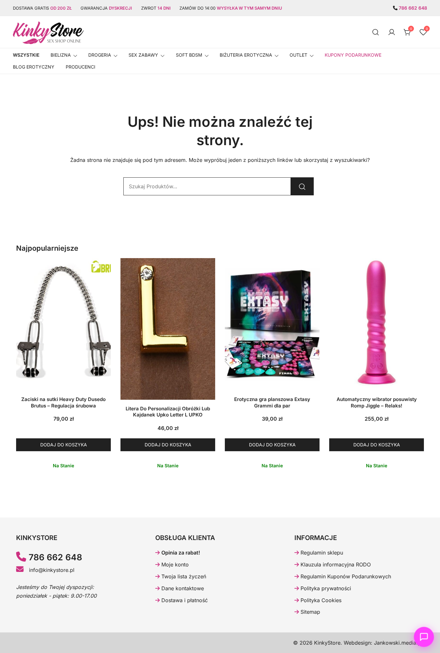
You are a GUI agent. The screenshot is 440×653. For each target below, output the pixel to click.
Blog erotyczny (33, 67)
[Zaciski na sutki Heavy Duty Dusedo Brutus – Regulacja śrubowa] (63, 324)
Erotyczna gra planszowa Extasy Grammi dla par (272, 402)
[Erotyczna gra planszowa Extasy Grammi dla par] (272, 324)
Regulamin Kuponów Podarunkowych (345, 576)
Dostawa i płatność (184, 600)
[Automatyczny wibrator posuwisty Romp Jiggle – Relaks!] (376, 324)
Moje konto (174, 564)
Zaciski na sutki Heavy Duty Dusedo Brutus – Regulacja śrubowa (63, 402)
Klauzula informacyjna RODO (335, 564)
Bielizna (61, 55)
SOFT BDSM (189, 55)
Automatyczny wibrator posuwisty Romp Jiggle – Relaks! (377, 402)
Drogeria (99, 55)
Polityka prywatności (325, 588)
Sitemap (309, 612)
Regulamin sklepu (321, 552)
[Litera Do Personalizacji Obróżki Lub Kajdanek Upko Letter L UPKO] (167, 329)
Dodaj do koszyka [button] (63, 444)
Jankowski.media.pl (398, 642)
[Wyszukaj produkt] (302, 186)
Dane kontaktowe (182, 588)
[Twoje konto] (392, 32)
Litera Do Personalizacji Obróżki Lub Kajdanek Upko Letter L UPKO (168, 412)
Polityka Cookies (320, 600)
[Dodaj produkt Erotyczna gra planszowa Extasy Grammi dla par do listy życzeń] (314, 378)
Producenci (80, 67)
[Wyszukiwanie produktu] (376, 32)
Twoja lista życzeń (183, 576)
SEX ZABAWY (143, 55)
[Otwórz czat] (424, 637)
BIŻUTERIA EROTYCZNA (246, 55)
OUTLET (298, 55)
